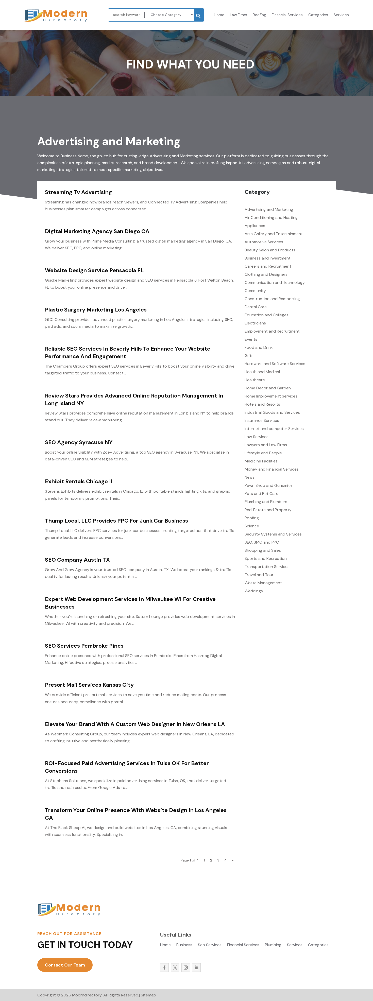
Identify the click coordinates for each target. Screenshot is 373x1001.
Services (341, 15)
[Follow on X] (175, 967)
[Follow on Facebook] (164, 967)
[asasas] (199, 15)
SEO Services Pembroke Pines (84, 645)
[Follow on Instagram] (185, 967)
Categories (318, 15)
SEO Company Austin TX (77, 559)
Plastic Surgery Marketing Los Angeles (96, 309)
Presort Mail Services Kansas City (89, 684)
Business (184, 945)
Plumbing (273, 945)
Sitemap (148, 995)
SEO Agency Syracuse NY (79, 442)
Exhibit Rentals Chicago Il (78, 481)
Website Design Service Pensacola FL (94, 270)
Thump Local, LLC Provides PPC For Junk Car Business (116, 520)
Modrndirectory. (87, 995)
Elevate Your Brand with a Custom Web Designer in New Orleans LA (135, 724)
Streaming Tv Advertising (78, 192)
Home (219, 15)
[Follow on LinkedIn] (196, 967)
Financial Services (287, 15)
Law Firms (238, 15)
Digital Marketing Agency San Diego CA (97, 231)
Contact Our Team (65, 965)
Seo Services (210, 945)
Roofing (259, 15)
